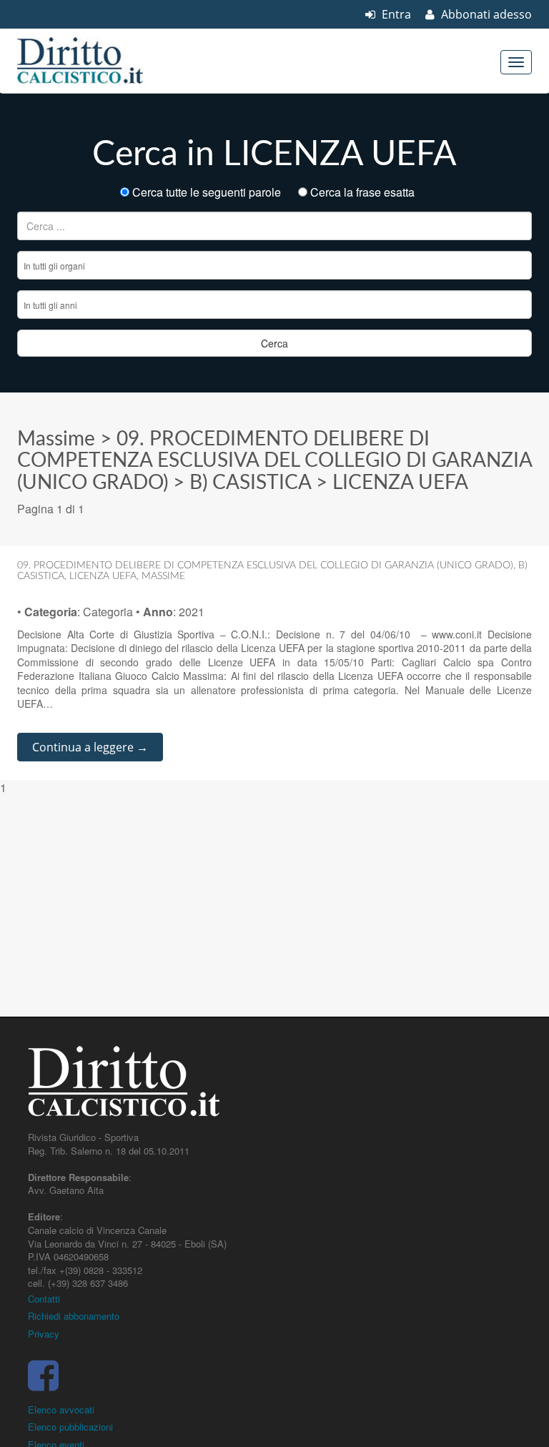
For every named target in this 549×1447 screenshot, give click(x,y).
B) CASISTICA (250, 483)
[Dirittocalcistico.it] (99, 61)
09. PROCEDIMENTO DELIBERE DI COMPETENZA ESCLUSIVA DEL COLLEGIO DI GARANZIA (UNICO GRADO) (274, 461)
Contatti (44, 1298)
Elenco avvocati (61, 1409)
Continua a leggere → (90, 747)
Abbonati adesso (485, 14)
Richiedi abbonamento (73, 1316)
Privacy (43, 1333)
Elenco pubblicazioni (70, 1426)
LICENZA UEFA (400, 483)
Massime (56, 439)
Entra (395, 14)
